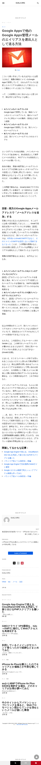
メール (15, 582)
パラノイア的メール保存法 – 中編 (17, 476)
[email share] (18, 563)
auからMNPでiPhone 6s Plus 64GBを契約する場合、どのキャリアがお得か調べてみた (20, 686)
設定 (21, 582)
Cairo (18, 70)
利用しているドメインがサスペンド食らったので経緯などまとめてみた (20, 647)
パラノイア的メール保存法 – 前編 (17, 461)
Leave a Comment (20, 553)
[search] (38, 3)
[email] (25, 763)
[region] (20, 12)
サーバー (4, 599)
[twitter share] (14, 563)
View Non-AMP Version (22, 724)
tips (9, 582)
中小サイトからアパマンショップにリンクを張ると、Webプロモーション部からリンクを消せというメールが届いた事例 (20, 706)
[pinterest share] (22, 563)
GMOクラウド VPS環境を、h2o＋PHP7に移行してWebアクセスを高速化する (20, 628)
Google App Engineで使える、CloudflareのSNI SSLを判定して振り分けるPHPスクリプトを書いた (21, 455)
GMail (4, 582)
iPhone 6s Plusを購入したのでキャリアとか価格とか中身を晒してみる (20, 667)
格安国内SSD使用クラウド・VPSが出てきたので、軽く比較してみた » (20, 533)
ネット (9, 22)
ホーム (3, 22)
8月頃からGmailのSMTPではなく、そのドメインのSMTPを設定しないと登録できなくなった (20, 241)
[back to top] (36, 757)
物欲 (7, 659)
